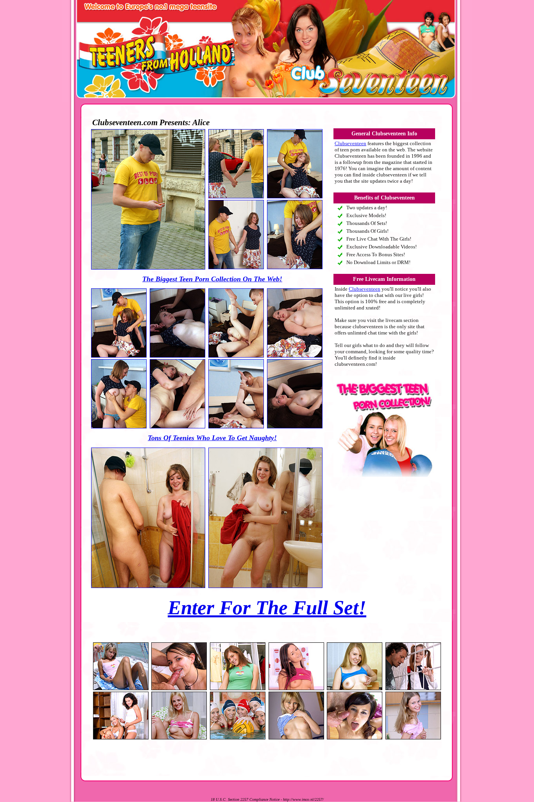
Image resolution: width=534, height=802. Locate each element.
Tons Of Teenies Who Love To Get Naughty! (212, 438)
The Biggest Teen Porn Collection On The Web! (212, 279)
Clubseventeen (350, 143)
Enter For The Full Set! (267, 608)
